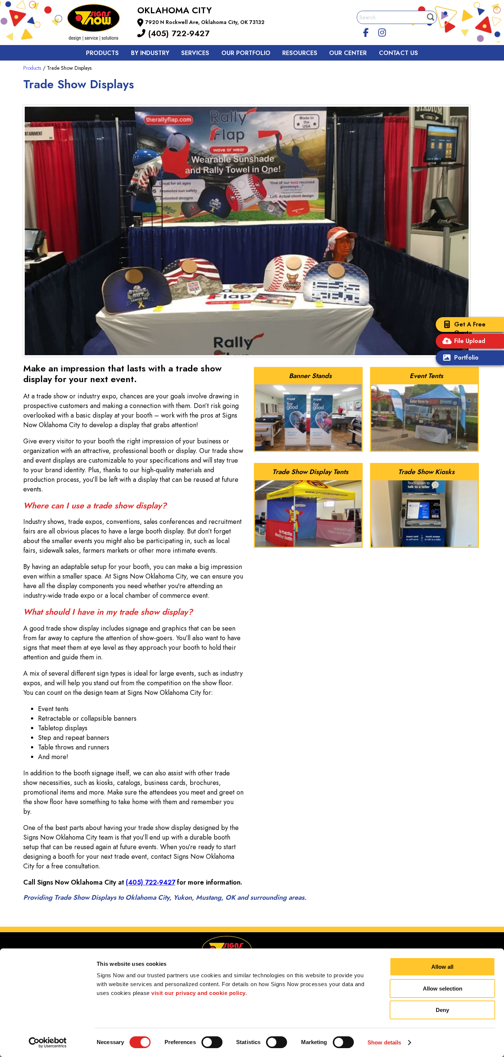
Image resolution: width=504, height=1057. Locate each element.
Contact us (398, 53)
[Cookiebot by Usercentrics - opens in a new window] (47, 1042)
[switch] (211, 1042)
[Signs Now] (98, 23)
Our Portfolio (245, 53)
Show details (384, 1042)
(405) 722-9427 (177, 33)
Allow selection (442, 988)
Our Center (348, 53)
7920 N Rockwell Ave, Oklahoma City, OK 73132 (205, 22)
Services (195, 53)
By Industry (150, 53)
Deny (442, 1010)
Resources (299, 53)
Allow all (442, 967)
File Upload (469, 341)
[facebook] (366, 31)
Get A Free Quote (470, 328)
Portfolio (466, 357)
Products (102, 53)
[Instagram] (382, 31)
